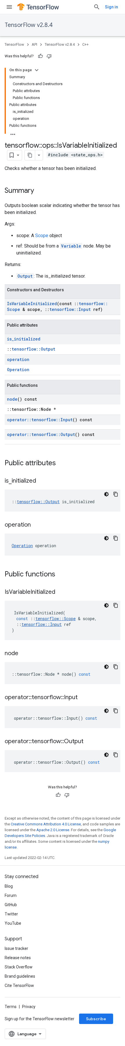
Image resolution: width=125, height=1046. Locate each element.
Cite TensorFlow (19, 985)
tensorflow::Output (33, 349)
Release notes (18, 957)
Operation (18, 369)
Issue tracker (16, 948)
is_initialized (23, 339)
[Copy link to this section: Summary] (40, 191)
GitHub (11, 904)
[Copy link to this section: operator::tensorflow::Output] (89, 741)
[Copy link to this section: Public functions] (61, 574)
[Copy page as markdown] (30, 155)
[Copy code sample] (115, 494)
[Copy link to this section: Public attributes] (61, 463)
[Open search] (96, 6)
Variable (71, 246)
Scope (41, 235)
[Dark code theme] (106, 494)
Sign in (111, 7)
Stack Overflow (19, 967)
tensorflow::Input (70, 309)
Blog (9, 886)
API (34, 44)
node (12, 399)
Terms (11, 1006)
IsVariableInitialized (32, 303)
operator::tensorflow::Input (40, 419)
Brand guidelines (20, 976)
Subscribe (96, 1018)
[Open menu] (9, 7)
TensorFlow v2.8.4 (29, 25)
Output (25, 276)
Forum (11, 895)
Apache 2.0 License (52, 830)
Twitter (11, 914)
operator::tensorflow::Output (41, 434)
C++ (85, 44)
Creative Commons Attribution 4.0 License (46, 824)
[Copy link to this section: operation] (36, 525)
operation (18, 359)
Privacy (28, 1006)
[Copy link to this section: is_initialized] (42, 481)
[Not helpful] (49, 56)
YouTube (13, 923)
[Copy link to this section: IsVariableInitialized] (61, 592)
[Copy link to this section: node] (24, 653)
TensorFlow (14, 44)
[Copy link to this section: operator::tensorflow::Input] (83, 697)
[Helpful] (40, 56)
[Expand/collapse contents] (36, 70)
